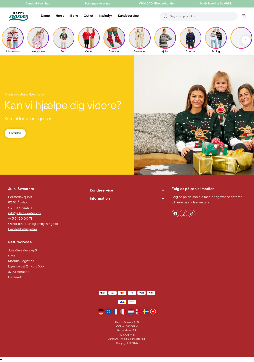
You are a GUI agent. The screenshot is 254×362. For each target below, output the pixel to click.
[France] (116, 312)
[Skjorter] (190, 38)
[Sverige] (146, 312)
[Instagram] (175, 213)
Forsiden (15, 133)
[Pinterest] (183, 213)
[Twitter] (191, 213)
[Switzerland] (153, 312)
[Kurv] (243, 16)
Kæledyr (105, 16)
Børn (74, 16)
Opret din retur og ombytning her (33, 224)
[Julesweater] (12, 38)
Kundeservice (128, 16)
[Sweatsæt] (139, 38)
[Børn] (63, 38)
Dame (45, 16)
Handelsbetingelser (22, 229)
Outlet (88, 16)
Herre (60, 16)
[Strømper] (114, 38)
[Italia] (123, 312)
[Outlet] (89, 38)
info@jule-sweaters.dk (24, 213)
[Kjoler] (165, 38)
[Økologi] (216, 38)
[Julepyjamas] (38, 38)
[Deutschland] (101, 312)
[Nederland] (131, 312)
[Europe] (108, 312)
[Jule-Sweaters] (18, 16)
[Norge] (138, 312)
